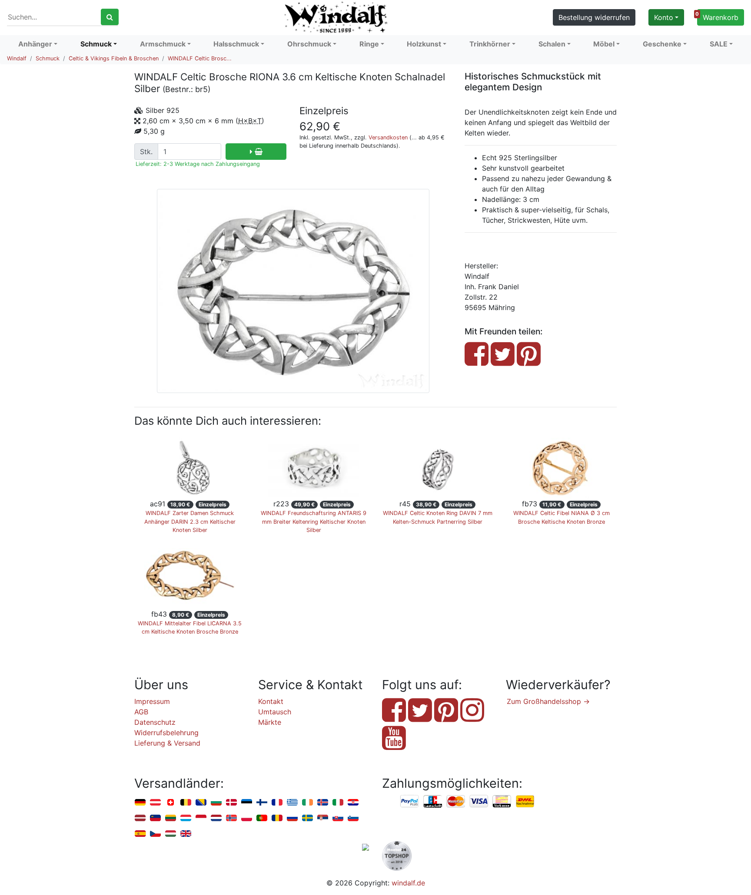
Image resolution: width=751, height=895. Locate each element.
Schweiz (170, 802)
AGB (141, 711)
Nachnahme (525, 801)
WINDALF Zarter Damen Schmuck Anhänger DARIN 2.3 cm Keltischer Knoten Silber (190, 521)
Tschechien (155, 834)
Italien (337, 802)
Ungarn (170, 834)
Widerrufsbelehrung (166, 732)
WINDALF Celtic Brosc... (200, 58)
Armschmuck (163, 44)
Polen (246, 818)
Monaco (201, 818)
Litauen (170, 818)
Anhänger (35, 44)
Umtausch (274, 711)
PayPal (409, 801)
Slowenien (353, 818)
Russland (292, 818)
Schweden (307, 818)
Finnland (261, 802)
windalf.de (408, 882)
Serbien (322, 818)
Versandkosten (388, 137)
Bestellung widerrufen (594, 17)
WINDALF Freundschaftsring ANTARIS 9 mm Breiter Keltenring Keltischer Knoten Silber (313, 521)
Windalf (17, 58)
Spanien (140, 834)
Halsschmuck (236, 44)
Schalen (551, 44)
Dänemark (231, 802)
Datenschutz (155, 722)
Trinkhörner (489, 44)
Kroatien (353, 802)
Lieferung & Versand (167, 743)
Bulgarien (216, 802)
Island (322, 802)
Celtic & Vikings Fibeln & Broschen (114, 58)
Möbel (604, 44)
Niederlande (216, 818)
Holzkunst (424, 44)
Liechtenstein (155, 818)
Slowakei (337, 818)
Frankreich (277, 802)
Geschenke (662, 44)
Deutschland (140, 802)
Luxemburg (185, 818)
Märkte (269, 722)
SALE (719, 44)
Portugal (261, 818)
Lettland (140, 818)
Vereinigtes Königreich (185, 834)
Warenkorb (717, 16)
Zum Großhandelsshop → (548, 701)
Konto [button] (663, 17)
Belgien (185, 802)
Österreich (155, 802)
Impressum (152, 701)
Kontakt (270, 701)
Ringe (369, 44)
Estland (246, 802)
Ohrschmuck (309, 44)
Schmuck (96, 44)
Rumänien (277, 818)
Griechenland (292, 802)
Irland (307, 802)
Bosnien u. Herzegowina (201, 802)
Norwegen (231, 818)
